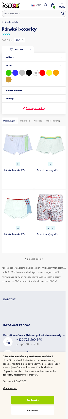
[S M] (48, 206)
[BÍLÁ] (36, 73)
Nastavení (32, 410)
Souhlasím (33, 400)
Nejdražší (38, 120)
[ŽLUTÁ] (49, 73)
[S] (17, 144)
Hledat (60, 13)
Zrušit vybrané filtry (34, 108)
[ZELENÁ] (9, 73)
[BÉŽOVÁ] (9, 79)
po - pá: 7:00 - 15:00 (29, 343)
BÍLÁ (18, 40)
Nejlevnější (25, 120)
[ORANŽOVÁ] (56, 73)
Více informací (10, 388)
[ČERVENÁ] (42, 73)
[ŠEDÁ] (22, 73)
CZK (36, 5)
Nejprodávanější (53, 120)
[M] (48, 144)
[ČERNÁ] (29, 73)
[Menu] (59, 5)
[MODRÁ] (15, 73)
